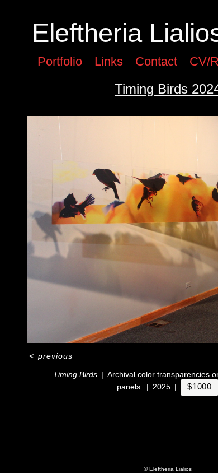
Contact (156, 61)
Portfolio (59, 61)
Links (108, 61)
